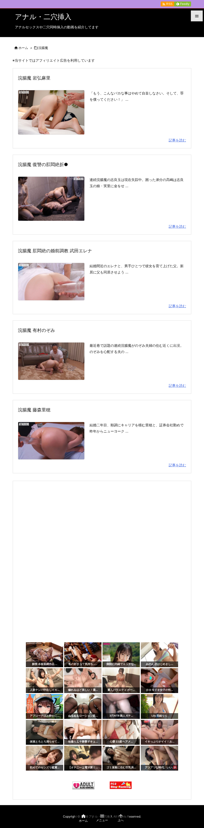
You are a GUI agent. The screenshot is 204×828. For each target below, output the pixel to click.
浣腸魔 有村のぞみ (36, 330)
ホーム (23, 48)
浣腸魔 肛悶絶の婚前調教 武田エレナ (55, 250)
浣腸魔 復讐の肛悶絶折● (43, 164)
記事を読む (177, 140)
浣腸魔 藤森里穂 (34, 409)
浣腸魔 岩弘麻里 (34, 78)
